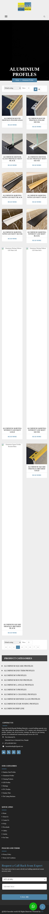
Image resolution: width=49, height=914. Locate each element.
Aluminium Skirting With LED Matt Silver (12, 233)
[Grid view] (35, 89)
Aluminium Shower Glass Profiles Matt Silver (37, 159)
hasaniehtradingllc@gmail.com (14, 746)
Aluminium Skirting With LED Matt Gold (36, 196)
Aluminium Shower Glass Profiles (22, 699)
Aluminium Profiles (27, 80)
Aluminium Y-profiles (15, 675)
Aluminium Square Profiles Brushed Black (12, 626)
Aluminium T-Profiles (15, 690)
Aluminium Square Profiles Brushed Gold (37, 469)
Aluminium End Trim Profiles (19, 671)
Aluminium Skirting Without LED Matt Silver (36, 430)
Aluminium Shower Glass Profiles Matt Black (12, 159)
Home (17, 80)
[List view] (39, 89)
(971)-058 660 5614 (10, 743)
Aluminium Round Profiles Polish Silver (36, 120)
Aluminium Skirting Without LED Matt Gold (12, 430)
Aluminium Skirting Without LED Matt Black (36, 234)
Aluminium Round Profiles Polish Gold (12, 119)
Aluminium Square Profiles (18, 666)
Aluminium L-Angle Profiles (19, 685)
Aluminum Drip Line (14, 708)
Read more (12, 125)
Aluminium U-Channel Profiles (20, 694)
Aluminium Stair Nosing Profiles (21, 704)
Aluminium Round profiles (18, 680)
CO (42, 911)
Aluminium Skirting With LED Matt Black (12, 196)
